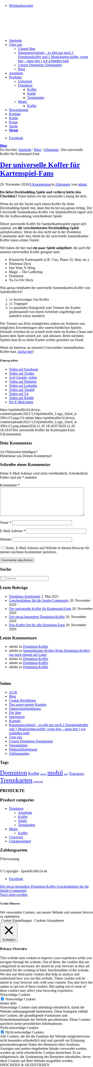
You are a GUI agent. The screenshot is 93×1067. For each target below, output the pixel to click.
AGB (13, 692)
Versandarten (18, 745)
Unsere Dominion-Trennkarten (31, 741)
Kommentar (10, 485)
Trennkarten (16, 780)
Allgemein (51, 150)
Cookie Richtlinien (22, 700)
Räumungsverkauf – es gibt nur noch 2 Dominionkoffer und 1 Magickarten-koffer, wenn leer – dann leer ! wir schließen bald (48, 729)
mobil (55, 772)
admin (82, 184)
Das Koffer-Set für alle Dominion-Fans (37, 625)
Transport (76, 773)
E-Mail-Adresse (12, 531)
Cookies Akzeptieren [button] (49, 920)
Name (5, 522)
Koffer (33, 773)
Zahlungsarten (19, 753)
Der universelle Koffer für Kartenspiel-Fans (40, 169)
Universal (16, 837)
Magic (13, 829)
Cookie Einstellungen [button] (16, 920)
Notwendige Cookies (20, 999)
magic (43, 774)
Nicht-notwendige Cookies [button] (19, 1028)
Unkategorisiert (20, 841)
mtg (66, 774)
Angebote (25, 813)
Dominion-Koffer (35, 646)
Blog (3, 146)
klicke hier (25, 352)
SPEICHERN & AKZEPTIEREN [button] (24, 1065)
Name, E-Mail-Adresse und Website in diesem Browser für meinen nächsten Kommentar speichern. (44, 550)
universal (38, 781)
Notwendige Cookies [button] (15, 995)
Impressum (17, 717)
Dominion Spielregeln (24, 596)
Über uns (15, 737)
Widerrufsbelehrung (23, 749)
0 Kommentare (40, 184)
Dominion (13, 772)
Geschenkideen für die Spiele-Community (39, 600)
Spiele (22, 821)
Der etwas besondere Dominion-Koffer (37, 617)
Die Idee (15, 713)
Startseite (25, 150)
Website (5, 539)
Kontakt (15, 721)
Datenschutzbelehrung (25, 709)
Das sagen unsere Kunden (27, 704)
